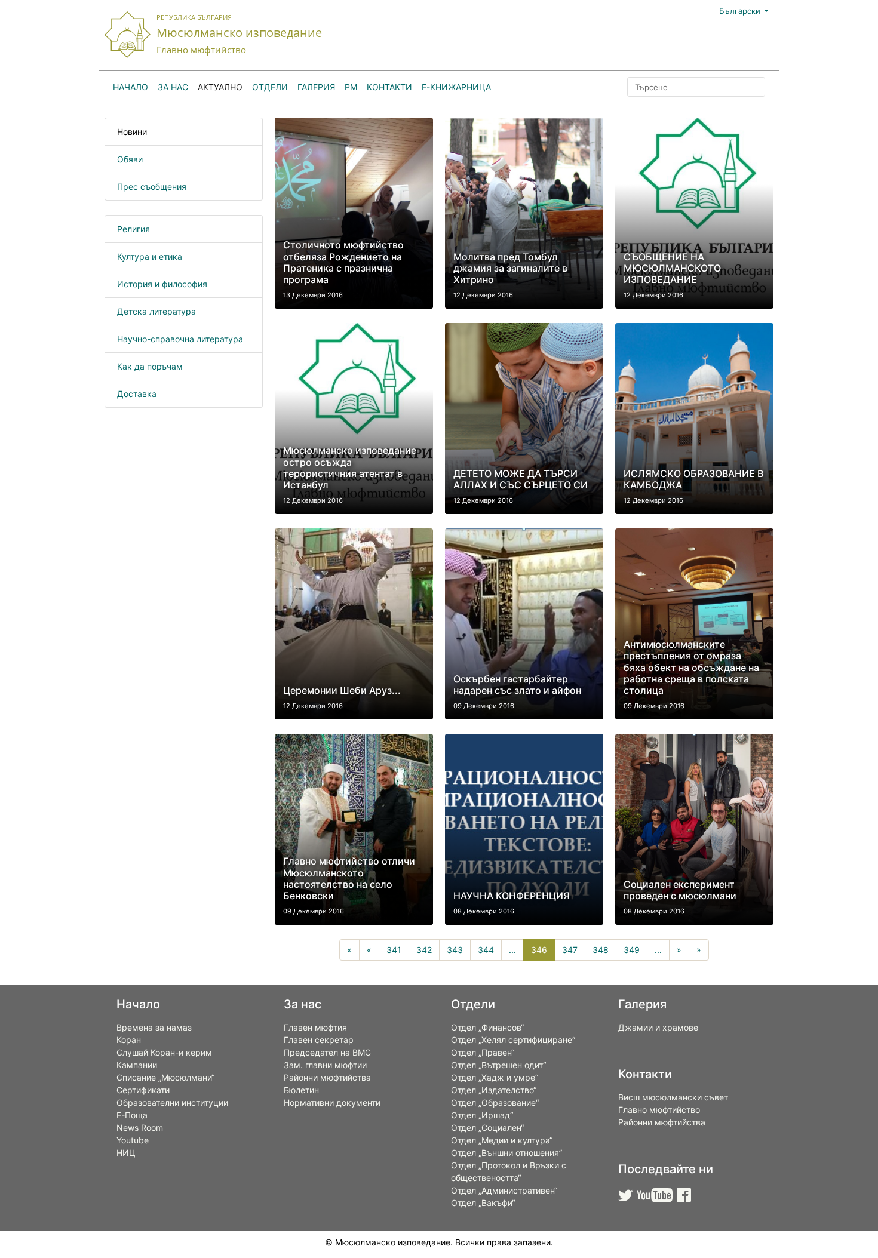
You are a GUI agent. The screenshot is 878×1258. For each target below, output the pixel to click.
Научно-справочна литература (180, 339)
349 (632, 950)
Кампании (136, 1065)
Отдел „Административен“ (504, 1190)
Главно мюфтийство (659, 1110)
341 (393, 950)
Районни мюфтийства (327, 1077)
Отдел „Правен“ (482, 1052)
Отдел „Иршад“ (482, 1115)
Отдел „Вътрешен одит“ (498, 1065)
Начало (130, 87)
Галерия (316, 87)
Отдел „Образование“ (495, 1102)
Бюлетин (301, 1090)
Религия (133, 229)
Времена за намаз (154, 1027)
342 (424, 950)
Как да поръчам (150, 366)
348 (601, 950)
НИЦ (126, 1153)
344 (486, 950)
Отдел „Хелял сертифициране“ (513, 1040)
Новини (132, 132)
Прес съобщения (151, 187)
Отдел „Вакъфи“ (483, 1203)
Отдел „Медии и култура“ (501, 1140)
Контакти (389, 87)
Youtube (132, 1140)
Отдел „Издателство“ (493, 1090)
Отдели (270, 87)
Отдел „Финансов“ (487, 1027)
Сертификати (143, 1090)
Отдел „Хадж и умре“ (494, 1077)
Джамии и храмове (658, 1027)
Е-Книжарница (456, 87)
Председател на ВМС (327, 1052)
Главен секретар (319, 1040)
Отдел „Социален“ (487, 1127)
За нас (173, 87)
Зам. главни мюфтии (325, 1065)
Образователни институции (172, 1102)
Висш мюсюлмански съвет (673, 1097)
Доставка (136, 394)
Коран (128, 1040)
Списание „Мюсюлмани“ (165, 1077)
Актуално (220, 87)
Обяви (130, 159)
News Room (139, 1127)
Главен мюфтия (315, 1027)
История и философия (162, 284)
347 (570, 950)
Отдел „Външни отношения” (506, 1153)
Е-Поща (132, 1115)
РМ (351, 87)
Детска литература (156, 311)
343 (455, 950)
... (512, 950)
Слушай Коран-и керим (164, 1052)
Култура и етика (149, 256)
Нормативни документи (332, 1102)
